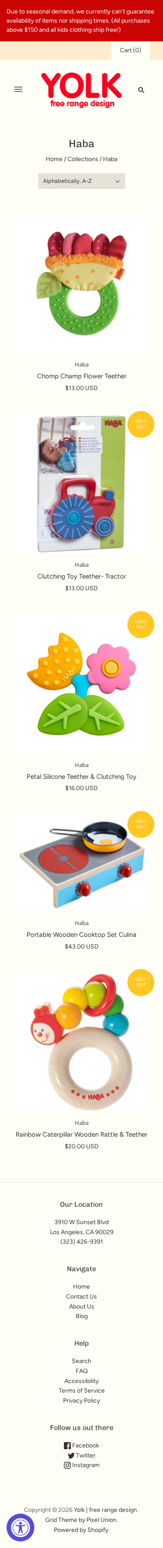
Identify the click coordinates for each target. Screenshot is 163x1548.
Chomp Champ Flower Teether (81, 376)
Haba (82, 364)
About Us (81, 1306)
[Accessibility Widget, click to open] (20, 1527)
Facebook (85, 1445)
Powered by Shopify (81, 1530)
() (130, 50)
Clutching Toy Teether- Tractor (81, 576)
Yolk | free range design (105, 1510)
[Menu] (18, 89)
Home (54, 159)
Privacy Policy (81, 1400)
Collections (82, 159)
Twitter (85, 1455)
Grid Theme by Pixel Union (80, 1520)
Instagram (85, 1465)
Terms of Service (82, 1390)
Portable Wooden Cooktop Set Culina (81, 935)
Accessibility (81, 1381)
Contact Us (81, 1296)
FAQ (82, 1371)
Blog (82, 1316)
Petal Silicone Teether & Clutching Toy (81, 777)
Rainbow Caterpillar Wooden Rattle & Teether (81, 1134)
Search (81, 1361)
